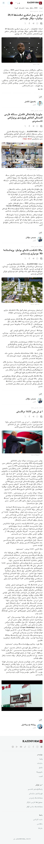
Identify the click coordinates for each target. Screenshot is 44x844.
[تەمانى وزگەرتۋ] (10, 3)
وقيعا (27, 8)
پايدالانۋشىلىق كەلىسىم (35, 789)
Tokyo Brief (27, 139)
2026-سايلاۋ (33, 8)
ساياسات (39, 764)
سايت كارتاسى (37, 820)
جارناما (40, 828)
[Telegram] (33, 24)
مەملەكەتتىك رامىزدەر (35, 798)
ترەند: (40, 8)
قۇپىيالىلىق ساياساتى (35, 794)
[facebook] (33, 747)
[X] (25, 24)
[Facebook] (29, 24)
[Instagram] (41, 24)
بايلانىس (39, 824)
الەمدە (40, 777)
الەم (40, 97)
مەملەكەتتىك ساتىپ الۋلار (34, 807)
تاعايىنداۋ (21, 8)
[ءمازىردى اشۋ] (3, 3)
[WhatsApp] (37, 24)
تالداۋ (40, 768)
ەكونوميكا (39, 772)
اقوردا (16, 8)
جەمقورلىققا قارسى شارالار (34, 803)
